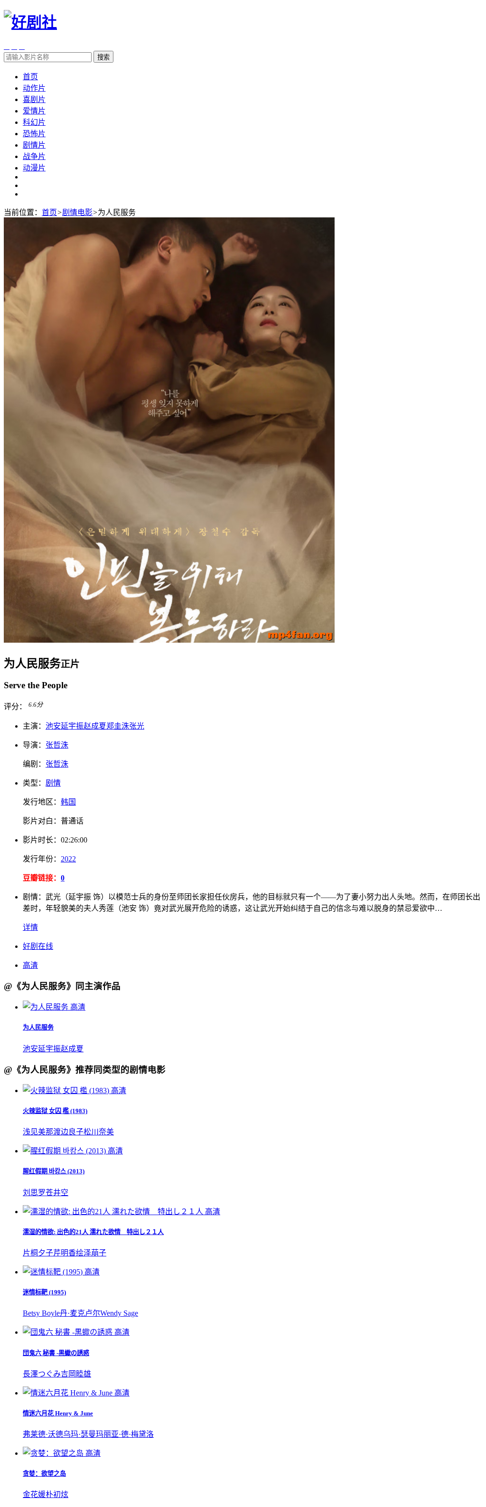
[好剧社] (30, 22)
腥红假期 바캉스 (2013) (53, 1171)
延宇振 (72, 726)
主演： (34, 726)
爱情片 (34, 111)
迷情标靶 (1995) (44, 1292)
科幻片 (34, 122)
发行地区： (42, 802)
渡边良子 (68, 1132)
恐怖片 (34, 134)
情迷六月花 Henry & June (58, 1413)
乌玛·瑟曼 (79, 1434)
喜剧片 (34, 99)
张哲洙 (57, 745)
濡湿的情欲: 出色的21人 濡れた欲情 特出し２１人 (93, 1232)
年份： (42, 859)
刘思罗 (34, 1193)
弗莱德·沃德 (43, 1434)
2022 (68, 859)
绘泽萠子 (91, 1253)
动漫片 (34, 168)
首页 (30, 77)
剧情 (53, 783)
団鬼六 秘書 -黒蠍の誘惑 (56, 1353)
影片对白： (42, 821)
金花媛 (34, 1494)
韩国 (68, 802)
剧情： (34, 897)
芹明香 (64, 1253)
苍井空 (57, 1193)
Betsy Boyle (41, 1313)
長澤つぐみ (42, 1374)
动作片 (34, 88)
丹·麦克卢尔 (80, 1313)
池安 (53, 726)
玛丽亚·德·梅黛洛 (125, 1434)
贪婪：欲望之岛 (44, 1473)
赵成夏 (95, 726)
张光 (136, 726)
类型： (34, 783)
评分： (15, 707)
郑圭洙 (117, 726)
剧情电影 (77, 212)
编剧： (34, 764)
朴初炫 (57, 1494)
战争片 (34, 156)
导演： (34, 745)
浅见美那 (38, 1132)
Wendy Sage (119, 1313)
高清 (30, 965)
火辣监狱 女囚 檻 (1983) (55, 1110)
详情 (30, 927)
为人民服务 (38, 1027)
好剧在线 (38, 946)
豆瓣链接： (42, 878)
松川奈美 (99, 1132)
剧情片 (34, 145)
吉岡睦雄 (76, 1374)
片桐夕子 (38, 1253)
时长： (42, 840)
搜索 (103, 57)
